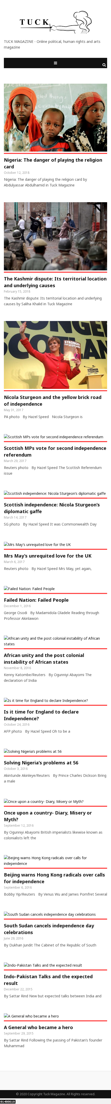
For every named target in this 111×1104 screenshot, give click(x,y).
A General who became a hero (38, 1027)
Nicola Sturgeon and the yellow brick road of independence (52, 400)
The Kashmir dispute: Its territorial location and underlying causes (55, 282)
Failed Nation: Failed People (36, 600)
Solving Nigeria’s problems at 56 (41, 763)
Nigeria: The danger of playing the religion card (53, 163)
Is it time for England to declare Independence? (41, 715)
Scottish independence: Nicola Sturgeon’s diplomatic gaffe (52, 508)
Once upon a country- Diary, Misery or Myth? (48, 816)
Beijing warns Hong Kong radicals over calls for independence (54, 878)
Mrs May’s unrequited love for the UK (47, 556)
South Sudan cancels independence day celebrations (49, 928)
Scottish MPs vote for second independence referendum (55, 451)
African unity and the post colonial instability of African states (44, 658)
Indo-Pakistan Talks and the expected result (48, 979)
